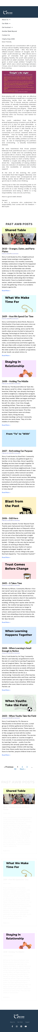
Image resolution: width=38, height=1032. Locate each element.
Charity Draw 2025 (8, 39)
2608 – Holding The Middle (15, 381)
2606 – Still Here (10, 518)
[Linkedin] (21, 1026)
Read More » (6, 290)
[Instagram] (17, 1026)
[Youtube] (25, 1026)
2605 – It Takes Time (12, 583)
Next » (22, 769)
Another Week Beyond (9, 31)
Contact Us (6, 35)
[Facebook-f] (12, 1026)
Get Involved (6, 27)
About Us (5, 20)
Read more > (6, 850)
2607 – (17, 451)
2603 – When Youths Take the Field (19, 716)
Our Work (5, 23)
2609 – (17, 316)
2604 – (16, 649)
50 (15, 769)
